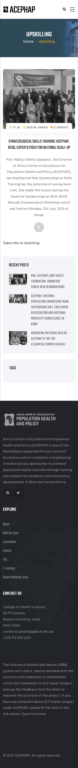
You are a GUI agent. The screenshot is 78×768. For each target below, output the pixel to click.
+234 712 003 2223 (17, 638)
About (6, 524)
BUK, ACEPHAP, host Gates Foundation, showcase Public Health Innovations (48, 281)
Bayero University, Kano (15, 577)
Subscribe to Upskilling (21, 243)
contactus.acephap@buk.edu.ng (28, 632)
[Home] (19, 9)
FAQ (5, 560)
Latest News (9, 542)
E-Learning (9, 568)
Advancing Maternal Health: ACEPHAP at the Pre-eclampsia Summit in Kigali (49, 338)
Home (28, 42)
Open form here (33, 714)
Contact (7, 551)
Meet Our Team (10, 533)
